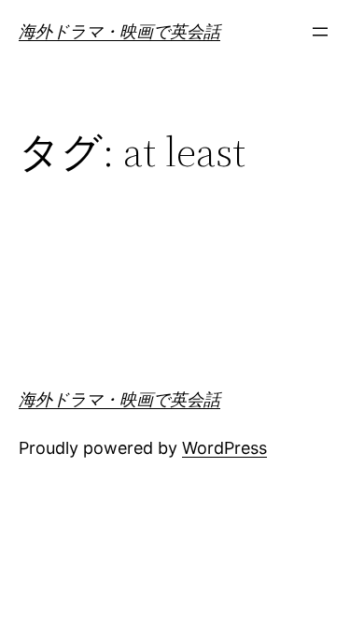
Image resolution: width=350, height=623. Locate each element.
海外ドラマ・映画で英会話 (119, 31)
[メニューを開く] (320, 32)
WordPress (224, 448)
